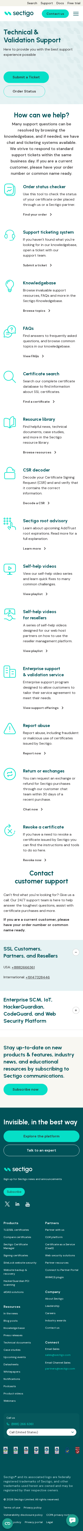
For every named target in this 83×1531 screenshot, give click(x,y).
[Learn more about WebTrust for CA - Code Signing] (57, 1450)
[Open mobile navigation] (75, 13)
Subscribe (14, 1192)
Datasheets (11, 1364)
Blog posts (11, 1320)
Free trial (74, 3)
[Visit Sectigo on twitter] (7, 1204)
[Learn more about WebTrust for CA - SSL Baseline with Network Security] (47, 1450)
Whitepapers (12, 1371)
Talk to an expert (41, 1150)
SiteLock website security (20, 1262)
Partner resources (57, 1262)
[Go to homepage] (18, 14)
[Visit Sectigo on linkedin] (17, 1204)
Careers (50, 1313)
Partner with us (54, 1230)
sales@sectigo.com (58, 1355)
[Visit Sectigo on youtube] (27, 1204)
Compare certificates (17, 1237)
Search (32, 3)
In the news (11, 1313)
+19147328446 (38, 977)
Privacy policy (33, 1507)
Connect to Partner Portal (61, 1270)
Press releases (13, 1335)
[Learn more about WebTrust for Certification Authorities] (16, 1450)
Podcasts (10, 1386)
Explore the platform (41, 1136)
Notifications (12, 1379)
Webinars (10, 1401)
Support (47, 3)
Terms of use (12, 1507)
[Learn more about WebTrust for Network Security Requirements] (6, 1450)
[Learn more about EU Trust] (67, 1450)
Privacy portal (34, 1522)
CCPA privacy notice (59, 1515)
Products (11, 1223)
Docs (60, 3)
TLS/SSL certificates (16, 1230)
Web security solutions (60, 1255)
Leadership (52, 1306)
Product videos (13, 1393)
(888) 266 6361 (22, 1424)
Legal (49, 1522)
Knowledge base (14, 1328)
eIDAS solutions (14, 1292)
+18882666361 (23, 967)
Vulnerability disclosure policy (23, 1515)
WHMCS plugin (54, 1277)
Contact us (52, 1328)
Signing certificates (16, 1255)
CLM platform (54, 1237)
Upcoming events (15, 1357)
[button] (41, 952)
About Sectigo (54, 1298)
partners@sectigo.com (60, 1368)
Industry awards (55, 1320)
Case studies (12, 1350)
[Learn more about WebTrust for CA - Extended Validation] (26, 1450)
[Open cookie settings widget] (7, 1523)
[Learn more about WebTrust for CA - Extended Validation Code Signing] (36, 1450)
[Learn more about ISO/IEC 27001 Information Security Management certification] (77, 1450)
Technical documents (17, 1342)
